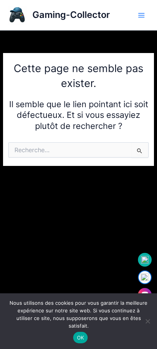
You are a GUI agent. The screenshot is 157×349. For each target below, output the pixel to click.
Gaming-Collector (71, 14)
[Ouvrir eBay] (145, 277)
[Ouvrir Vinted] (145, 260)
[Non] (147, 321)
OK (80, 338)
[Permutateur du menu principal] (141, 15)
